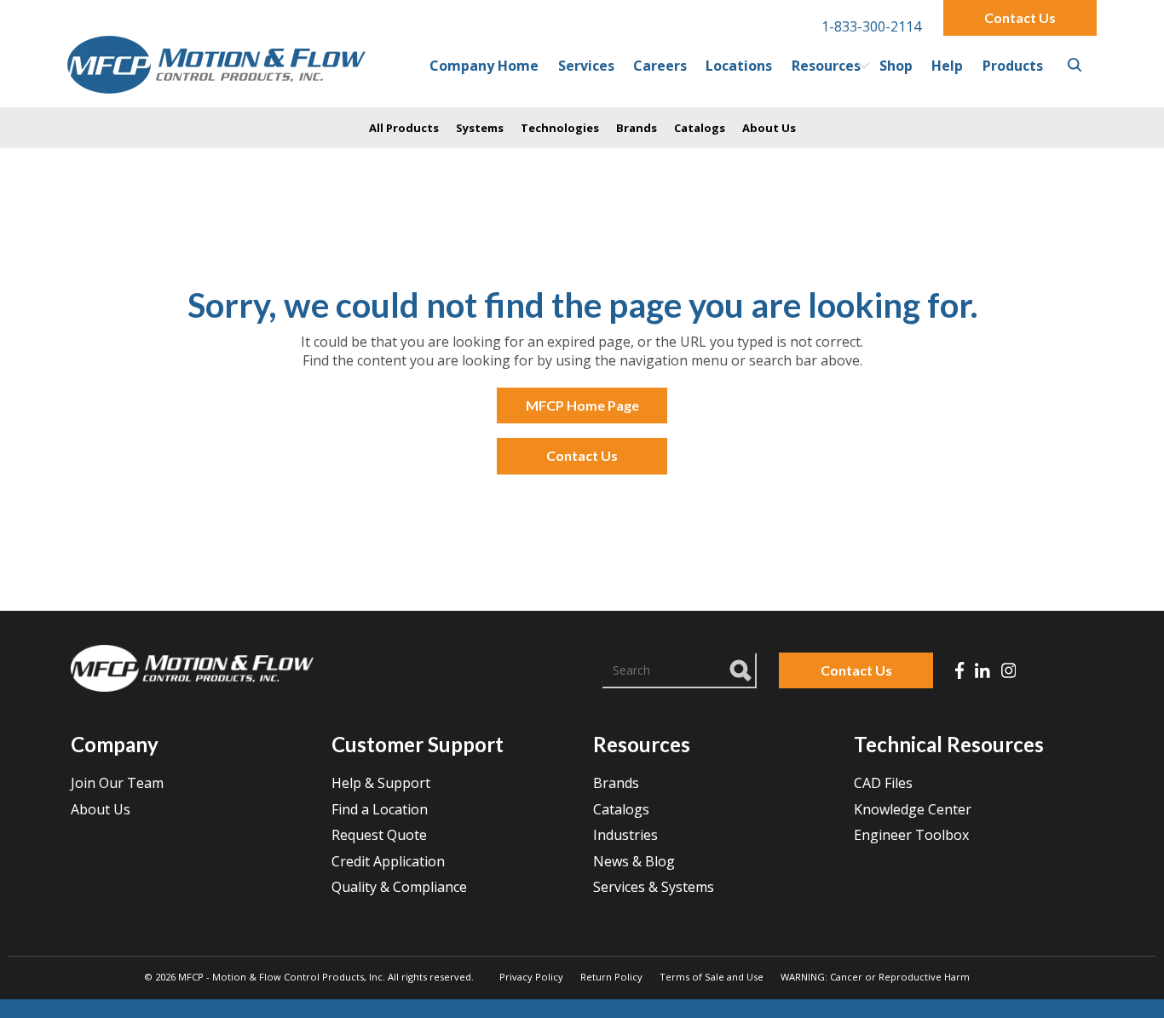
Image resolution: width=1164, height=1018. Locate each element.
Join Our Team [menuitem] (117, 783)
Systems (480, 127)
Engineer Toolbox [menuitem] (911, 834)
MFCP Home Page (582, 405)
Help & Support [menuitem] (380, 783)
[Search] (741, 668)
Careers (660, 65)
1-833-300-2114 (871, 26)
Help (947, 65)
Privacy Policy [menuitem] (531, 976)
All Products (404, 127)
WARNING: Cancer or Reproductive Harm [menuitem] (875, 976)
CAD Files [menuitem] (883, 783)
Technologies (560, 127)
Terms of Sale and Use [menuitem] (712, 976)
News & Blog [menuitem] (634, 861)
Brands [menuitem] (616, 783)
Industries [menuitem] (625, 834)
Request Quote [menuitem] (379, 834)
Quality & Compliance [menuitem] (399, 886)
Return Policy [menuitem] (611, 976)
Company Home (484, 65)
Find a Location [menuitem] (379, 809)
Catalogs (699, 127)
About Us (769, 127)
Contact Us (1020, 17)
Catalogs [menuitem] (621, 809)
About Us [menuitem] (100, 809)
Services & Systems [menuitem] (653, 886)
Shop (896, 65)
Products (1012, 65)
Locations (739, 65)
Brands (636, 127)
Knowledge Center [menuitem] (912, 809)
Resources (826, 65)
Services (586, 65)
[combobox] (679, 670)
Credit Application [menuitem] (388, 861)
